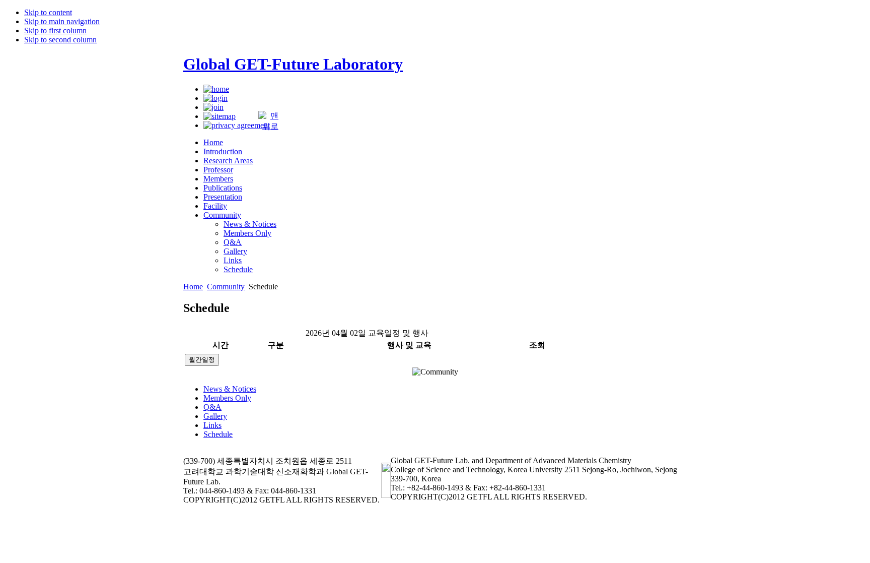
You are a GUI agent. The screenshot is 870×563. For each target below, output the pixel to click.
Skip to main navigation (62, 21)
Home (193, 286)
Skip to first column (55, 30)
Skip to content (48, 12)
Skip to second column (60, 39)
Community (226, 286)
